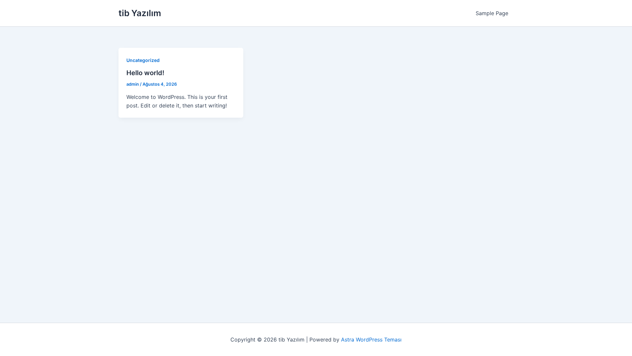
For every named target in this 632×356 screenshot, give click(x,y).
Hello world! (145, 73)
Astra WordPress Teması (371, 339)
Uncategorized (143, 60)
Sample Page (492, 13)
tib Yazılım (139, 13)
